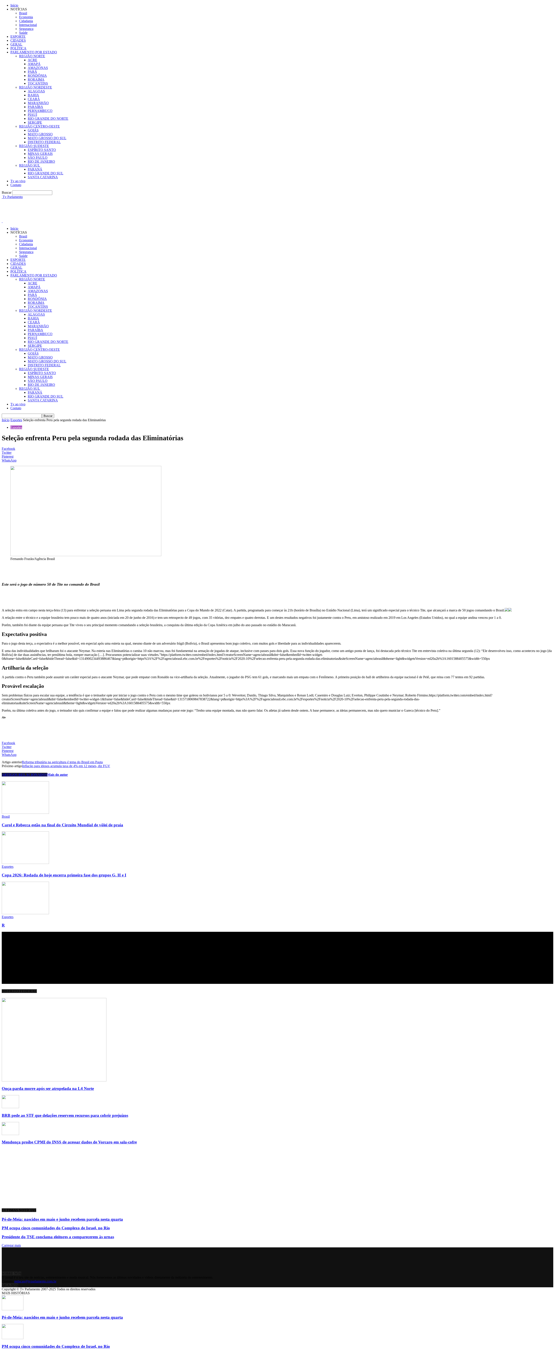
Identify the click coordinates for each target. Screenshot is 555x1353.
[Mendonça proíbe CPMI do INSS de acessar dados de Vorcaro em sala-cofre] (10, 1134)
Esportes (16, 420)
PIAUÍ (32, 114)
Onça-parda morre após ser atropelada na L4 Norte (48, 1088)
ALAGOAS (36, 91)
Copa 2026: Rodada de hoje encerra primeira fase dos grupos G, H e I (64, 875)
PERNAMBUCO (40, 111)
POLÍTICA (18, 48)
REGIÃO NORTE (32, 56)
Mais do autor (57, 774)
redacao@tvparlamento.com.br (35, 1281)
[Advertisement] (81, 208)
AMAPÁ (34, 64)
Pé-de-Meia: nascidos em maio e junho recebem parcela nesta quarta (62, 1219)
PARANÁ (35, 169)
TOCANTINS (38, 83)
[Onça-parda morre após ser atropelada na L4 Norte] (54, 1080)
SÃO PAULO (37, 157)
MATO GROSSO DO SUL (47, 138)
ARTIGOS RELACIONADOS (24, 774)
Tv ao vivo (17, 181)
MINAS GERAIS (40, 154)
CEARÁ (34, 99)
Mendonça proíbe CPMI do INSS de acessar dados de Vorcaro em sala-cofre (69, 1142)
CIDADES (18, 40)
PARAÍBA (35, 107)
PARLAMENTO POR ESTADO (33, 52)
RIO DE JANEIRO (41, 161)
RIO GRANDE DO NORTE (48, 118)
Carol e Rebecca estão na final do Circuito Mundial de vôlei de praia (62, 825)
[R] (25, 913)
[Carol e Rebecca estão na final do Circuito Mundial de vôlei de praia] (25, 812)
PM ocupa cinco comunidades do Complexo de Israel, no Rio (56, 1228)
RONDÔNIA (37, 75)
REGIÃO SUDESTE (34, 146)
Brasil (23, 13)
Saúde (23, 32)
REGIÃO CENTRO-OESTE (39, 126)
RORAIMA (36, 79)
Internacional (28, 25)
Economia (26, 17)
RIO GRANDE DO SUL (45, 173)
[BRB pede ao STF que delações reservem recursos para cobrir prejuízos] (10, 1107)
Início (14, 5)
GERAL (16, 44)
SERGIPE (35, 122)
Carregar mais (11, 1245)
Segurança (26, 29)
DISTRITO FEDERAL (44, 142)
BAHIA (33, 95)
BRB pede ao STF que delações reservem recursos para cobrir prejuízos (65, 1115)
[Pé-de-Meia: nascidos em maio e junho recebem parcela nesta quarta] (12, 1309)
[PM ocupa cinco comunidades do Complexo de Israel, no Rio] (12, 1338)
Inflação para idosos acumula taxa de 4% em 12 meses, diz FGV (66, 766)
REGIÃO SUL (29, 165)
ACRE (32, 60)
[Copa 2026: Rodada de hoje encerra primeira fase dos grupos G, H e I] (25, 863)
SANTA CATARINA (43, 177)
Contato (15, 185)
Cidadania (26, 21)
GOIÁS (33, 130)
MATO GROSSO (40, 134)
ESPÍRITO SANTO (42, 150)
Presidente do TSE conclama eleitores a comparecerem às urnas (58, 1237)
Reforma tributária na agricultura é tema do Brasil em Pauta (62, 762)
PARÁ (32, 72)
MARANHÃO (38, 103)
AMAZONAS (38, 68)
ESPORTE (18, 36)
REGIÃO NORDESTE (35, 87)
